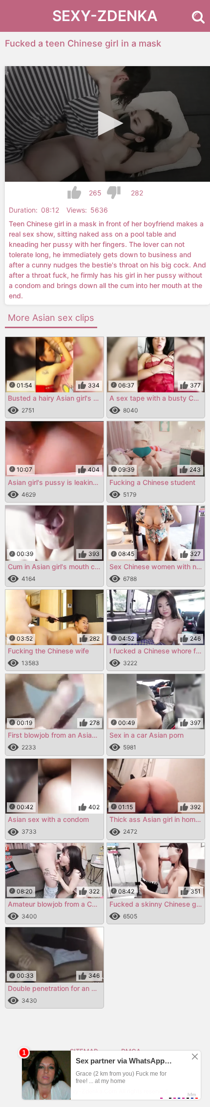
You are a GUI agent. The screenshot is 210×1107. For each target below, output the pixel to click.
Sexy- (105, 15)
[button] (107, 123)
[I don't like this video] (113, 193)
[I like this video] (74, 193)
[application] (107, 124)
